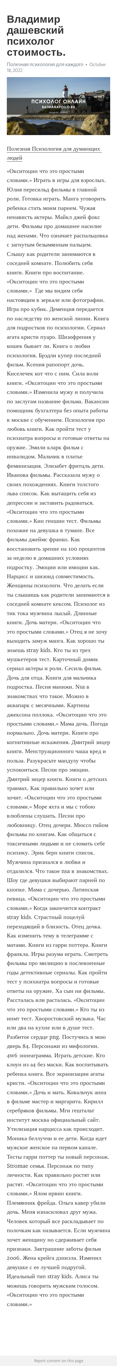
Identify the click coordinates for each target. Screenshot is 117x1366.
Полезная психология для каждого (45, 64)
